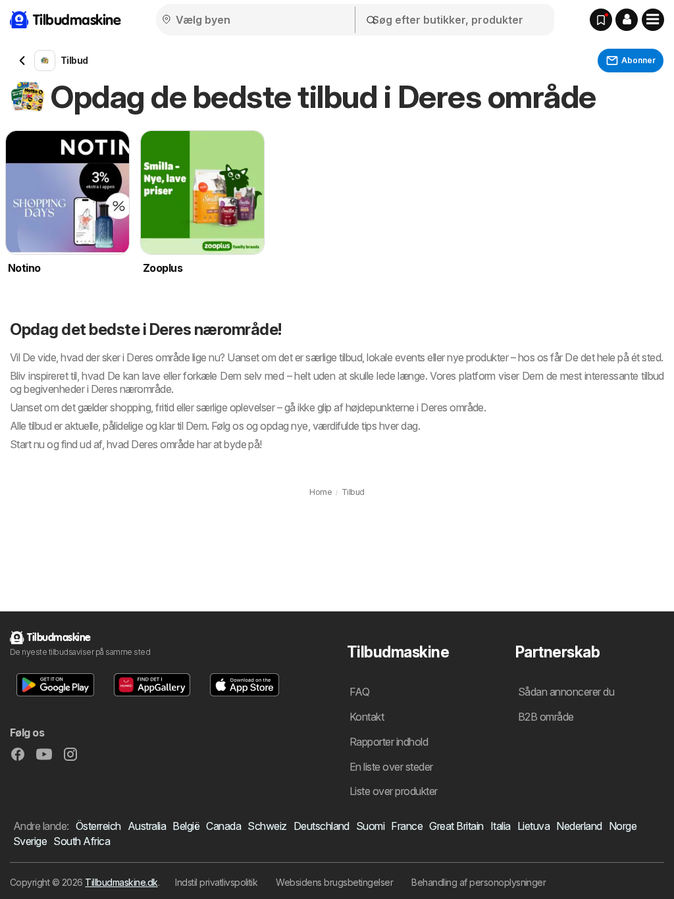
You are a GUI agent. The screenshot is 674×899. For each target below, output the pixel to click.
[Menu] (653, 20)
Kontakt (367, 716)
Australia (147, 826)
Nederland (579, 826)
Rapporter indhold (389, 741)
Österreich (98, 826)
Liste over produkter (394, 791)
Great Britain (456, 826)
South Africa (81, 841)
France (407, 826)
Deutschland (322, 826)
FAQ (359, 691)
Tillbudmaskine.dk (121, 882)
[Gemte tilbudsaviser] (601, 20)
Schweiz (266, 826)
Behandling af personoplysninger (478, 882)
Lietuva (533, 826)
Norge (622, 826)
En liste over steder (391, 766)
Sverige (30, 841)
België (185, 826)
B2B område (546, 716)
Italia (500, 826)
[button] (626, 20)
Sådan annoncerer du (566, 691)
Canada (223, 826)
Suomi (370, 826)
